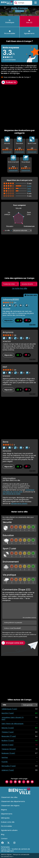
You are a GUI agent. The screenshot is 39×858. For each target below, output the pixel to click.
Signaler (32, 324)
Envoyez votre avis (14, 643)
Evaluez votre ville (7, 822)
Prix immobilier (6, 826)
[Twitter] (8, 843)
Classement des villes (9, 797)
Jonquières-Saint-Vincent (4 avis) (13, 718)
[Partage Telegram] (19, 781)
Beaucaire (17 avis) (9, 736)
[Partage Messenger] (28, 781)
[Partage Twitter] (11, 781)
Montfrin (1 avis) (8, 713)
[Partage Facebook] (6, 781)
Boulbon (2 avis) (8, 740)
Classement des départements (13, 801)
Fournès (5, 762)
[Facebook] (2, 843)
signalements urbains (19, 503)
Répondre (8, 320)
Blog (2, 834)
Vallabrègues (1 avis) (9, 709)
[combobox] (23, 3)
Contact (4, 838)
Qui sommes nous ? (7, 856)
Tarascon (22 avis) (9, 749)
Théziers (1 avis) (8, 732)
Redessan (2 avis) (8, 753)
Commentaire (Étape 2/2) (18, 595)
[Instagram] (14, 843)
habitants (14, 71)
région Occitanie (16, 67)
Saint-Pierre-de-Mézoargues (12, 723)
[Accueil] (6, 3)
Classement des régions (10, 805)
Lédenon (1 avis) (8, 770)
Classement (7, 152)
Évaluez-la (11, 82)
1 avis (29, 188)
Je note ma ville (19, 288)
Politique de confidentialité (21, 854)
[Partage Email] (32, 781)
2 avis (29, 186)
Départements (6, 814)
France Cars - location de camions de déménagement (15, 850)
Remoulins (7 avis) (9, 766)
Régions (4, 810)
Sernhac (5, 757)
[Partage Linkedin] (15, 781)
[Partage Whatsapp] (23, 781)
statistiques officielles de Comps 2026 (18, 491)
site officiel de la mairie (11, 494)
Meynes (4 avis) (8, 728)
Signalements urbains (9, 830)
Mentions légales (6, 854)
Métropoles (5, 818)
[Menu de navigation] (35, 3)
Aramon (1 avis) (7, 745)
